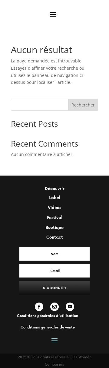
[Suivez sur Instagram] (54, 307)
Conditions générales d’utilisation (47, 316)
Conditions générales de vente (48, 327)
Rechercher (83, 105)
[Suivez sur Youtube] (70, 307)
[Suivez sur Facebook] (39, 307)
